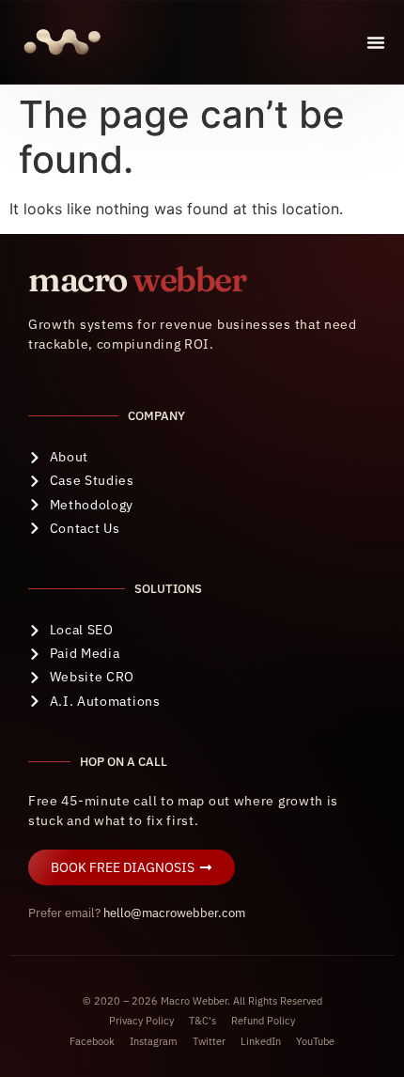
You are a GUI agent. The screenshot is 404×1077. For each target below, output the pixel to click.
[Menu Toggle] (375, 42)
